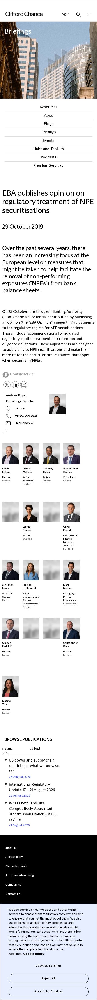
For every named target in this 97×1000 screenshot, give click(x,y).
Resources (48, 107)
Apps (48, 115)
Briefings (48, 132)
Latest (35, 749)
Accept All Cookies (48, 991)
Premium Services (48, 166)
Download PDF (22, 374)
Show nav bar (89, 16)
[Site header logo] (42, 14)
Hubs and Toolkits (48, 149)
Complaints (13, 885)
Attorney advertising (19, 875)
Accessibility (14, 857)
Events (48, 141)
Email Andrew (24, 423)
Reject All (48, 978)
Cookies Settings (48, 965)
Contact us (12, 894)
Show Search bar (78, 13)
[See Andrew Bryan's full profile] (11, 430)
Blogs (48, 124)
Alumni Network (16, 866)
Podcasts (48, 157)
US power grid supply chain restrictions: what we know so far (34, 765)
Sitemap (11, 847)
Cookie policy (33, 954)
